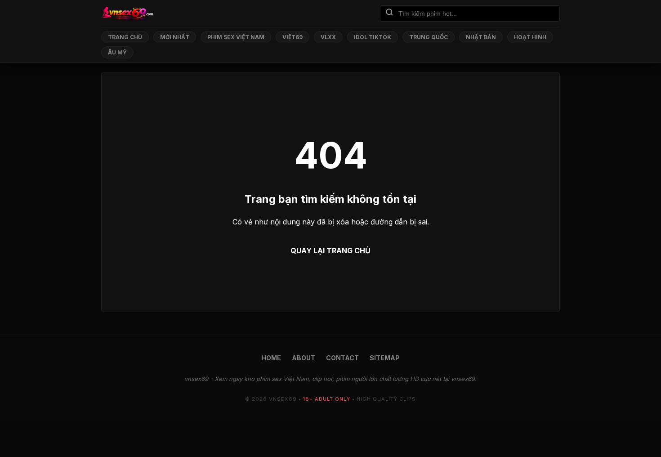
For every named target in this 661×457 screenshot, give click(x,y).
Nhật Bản (481, 37)
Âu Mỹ (117, 52)
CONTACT (342, 358)
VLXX (328, 37)
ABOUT (303, 358)
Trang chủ (125, 37)
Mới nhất (174, 37)
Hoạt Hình (530, 37)
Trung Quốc (428, 37)
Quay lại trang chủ (330, 250)
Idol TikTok (372, 37)
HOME (271, 358)
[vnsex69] (127, 13)
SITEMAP (385, 358)
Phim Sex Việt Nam (235, 37)
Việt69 (292, 37)
